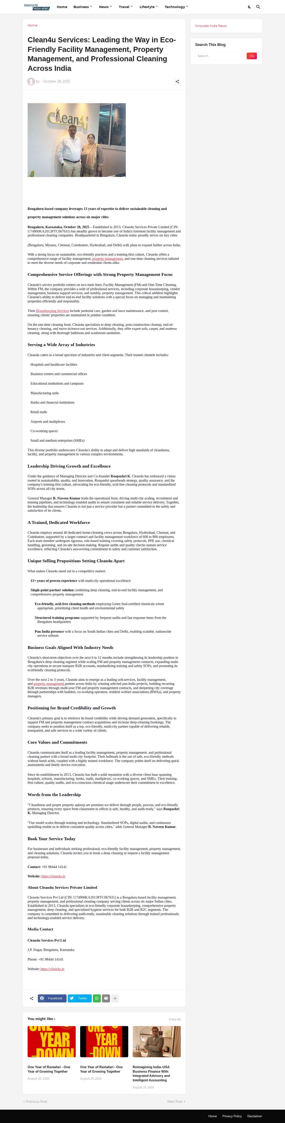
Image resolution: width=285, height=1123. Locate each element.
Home (62, 7)
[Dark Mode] (249, 7)
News (104, 7)
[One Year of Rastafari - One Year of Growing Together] (52, 1041)
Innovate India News (211, 26)
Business (81, 7)
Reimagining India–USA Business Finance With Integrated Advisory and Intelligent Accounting (151, 1073)
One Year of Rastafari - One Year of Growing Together (49, 1069)
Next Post (175, 1102)
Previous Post (36, 1102)
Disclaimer (254, 1116)
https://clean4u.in (53, 876)
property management (49, 684)
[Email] (106, 998)
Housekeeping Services (52, 311)
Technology (175, 7)
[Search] (258, 7)
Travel (124, 7)
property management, (108, 259)
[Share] (177, 81)
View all (175, 1019)
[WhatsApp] (97, 998)
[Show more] (115, 998)
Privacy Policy (232, 1116)
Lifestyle (147, 7)
